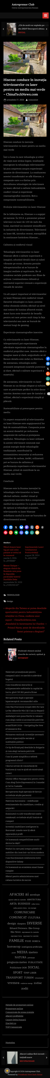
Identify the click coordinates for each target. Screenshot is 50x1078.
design (10, 601)
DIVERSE (34, 923)
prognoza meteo (17, 962)
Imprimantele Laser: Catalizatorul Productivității (34, 550)
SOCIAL (21, 32)
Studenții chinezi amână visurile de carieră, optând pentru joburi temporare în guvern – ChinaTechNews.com (32, 652)
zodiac (38, 983)
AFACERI (16, 894)
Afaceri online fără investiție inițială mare (32, 1055)
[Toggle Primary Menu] (45, 15)
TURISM (29, 977)
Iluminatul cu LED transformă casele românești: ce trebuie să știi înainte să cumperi (24, 817)
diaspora (21, 923)
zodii (24, 988)
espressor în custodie (30, 936)
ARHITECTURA (34, 899)
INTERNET (23, 658)
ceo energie (32, 908)
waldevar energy (27, 983)
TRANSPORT (14, 977)
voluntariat (39, 978)
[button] (5, 527)
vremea (13, 983)
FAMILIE (16, 940)
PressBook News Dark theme (30, 1074)
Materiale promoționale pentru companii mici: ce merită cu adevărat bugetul (24, 675)
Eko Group (34, 928)
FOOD (28, 941)
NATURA (20, 957)
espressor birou (16, 936)
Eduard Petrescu (18, 928)
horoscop (13, 946)
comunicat (33, 99)
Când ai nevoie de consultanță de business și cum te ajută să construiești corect (24, 769)
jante (14, 953)
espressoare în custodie (30, 932)
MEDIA (22, 952)
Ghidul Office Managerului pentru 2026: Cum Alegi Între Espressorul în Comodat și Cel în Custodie (25, 782)
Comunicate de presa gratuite (20, 1012)
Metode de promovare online (19, 1004)
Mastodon (10, 1042)
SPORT (17, 972)
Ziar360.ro (11, 1023)
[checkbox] (7, 1071)
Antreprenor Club (23, 4)
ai (27, 894)
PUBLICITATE (35, 962)
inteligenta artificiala (32, 946)
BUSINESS (24, 903)
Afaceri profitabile (14, 1015)
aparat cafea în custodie (17, 900)
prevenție (31, 958)
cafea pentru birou (20, 908)
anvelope (35, 894)
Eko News (16, 932)
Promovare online (14, 1008)
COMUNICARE (24, 912)
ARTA (13, 903)
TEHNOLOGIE (13, 595)
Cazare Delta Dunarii (16, 1019)
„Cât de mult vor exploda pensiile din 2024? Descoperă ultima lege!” (32, 27)
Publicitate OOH (18, 967)
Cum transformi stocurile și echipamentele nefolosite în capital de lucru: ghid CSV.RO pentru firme (24, 688)
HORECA (36, 941)
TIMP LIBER (30, 972)
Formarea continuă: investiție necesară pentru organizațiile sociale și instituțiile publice (25, 738)
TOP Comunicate (14, 1027)
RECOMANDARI (26, 1061)
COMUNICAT (18, 917)
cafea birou (35, 904)
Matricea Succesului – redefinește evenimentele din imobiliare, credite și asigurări (24, 804)
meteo (33, 952)
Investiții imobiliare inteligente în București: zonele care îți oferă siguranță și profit (22, 830)
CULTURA (34, 917)
